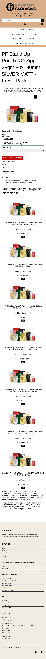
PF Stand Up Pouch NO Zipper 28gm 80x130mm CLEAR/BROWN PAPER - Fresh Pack (23, 432)
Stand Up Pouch (9, 90)
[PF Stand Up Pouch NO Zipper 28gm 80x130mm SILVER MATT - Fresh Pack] (23, 128)
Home (6, 88)
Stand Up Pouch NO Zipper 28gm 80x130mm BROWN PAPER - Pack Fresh (23, 474)
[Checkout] (25, 24)
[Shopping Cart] (22, 24)
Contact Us (16, 13)
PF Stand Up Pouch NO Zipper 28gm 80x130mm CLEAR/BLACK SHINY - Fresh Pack (23, 390)
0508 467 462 (28, 13)
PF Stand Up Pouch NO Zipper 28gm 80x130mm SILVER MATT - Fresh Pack (23, 91)
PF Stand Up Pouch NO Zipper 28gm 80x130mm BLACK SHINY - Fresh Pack (23, 223)
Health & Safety (16, 34)
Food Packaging (28, 30)
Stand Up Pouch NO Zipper (24, 90)
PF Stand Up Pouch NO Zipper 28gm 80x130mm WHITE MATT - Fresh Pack (23, 307)
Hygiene (33, 34)
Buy (23, 237)
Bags (12, 30)
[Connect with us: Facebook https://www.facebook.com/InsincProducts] (36, 652)
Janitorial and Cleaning (23, 38)
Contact (4, 556)
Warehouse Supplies (8, 590)
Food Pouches (37, 88)
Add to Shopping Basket (12, 158)
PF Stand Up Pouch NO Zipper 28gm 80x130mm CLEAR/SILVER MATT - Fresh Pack (23, 349)
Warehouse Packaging (23, 43)
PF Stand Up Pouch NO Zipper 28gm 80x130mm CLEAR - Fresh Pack (23, 265)
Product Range (14, 88)
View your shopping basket (15, 181)
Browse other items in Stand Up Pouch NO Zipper (21, 182)
